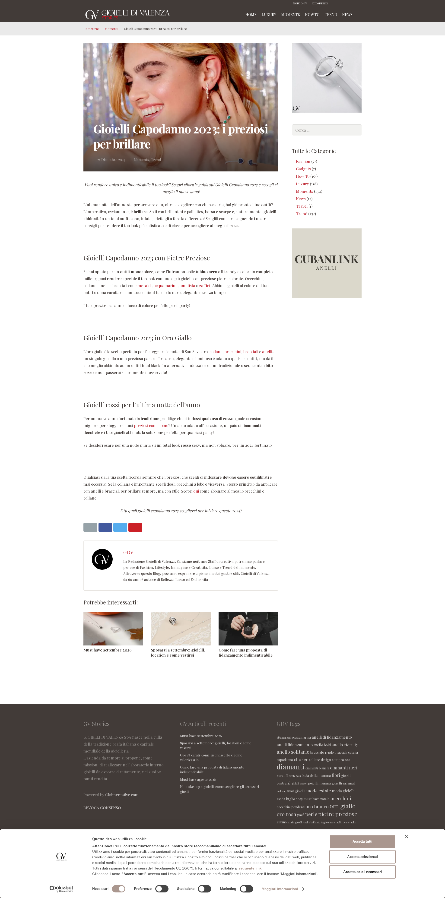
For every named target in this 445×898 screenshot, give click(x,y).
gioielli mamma (319, 783)
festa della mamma (316, 775)
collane (216, 351)
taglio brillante (311, 822)
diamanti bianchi (317, 768)
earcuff (282, 775)
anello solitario (293, 752)
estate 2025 (295, 776)
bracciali (250, 351)
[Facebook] (337, 3)
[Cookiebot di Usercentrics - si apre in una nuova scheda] (61, 888)
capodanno (285, 759)
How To (302, 176)
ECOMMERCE (320, 3)
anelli (267, 351)
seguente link (250, 868)
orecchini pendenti (291, 807)
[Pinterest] (351, 3)
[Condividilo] (105, 527)
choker (301, 759)
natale (325, 799)
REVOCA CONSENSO (102, 807)
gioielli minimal (343, 783)
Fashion (303, 161)
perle (311, 814)
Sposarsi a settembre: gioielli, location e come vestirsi (178, 652)
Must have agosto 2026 (198, 779)
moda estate (318, 790)
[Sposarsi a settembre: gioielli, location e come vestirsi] (180, 628)
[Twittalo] (120, 527)
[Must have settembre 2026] (113, 628)
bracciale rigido (322, 752)
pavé (300, 815)
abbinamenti (284, 737)
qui (196, 490)
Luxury (302, 183)
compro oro (341, 759)
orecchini (233, 351)
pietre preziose (337, 814)
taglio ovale (342, 822)
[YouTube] (358, 3)
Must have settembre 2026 (107, 649)
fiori (336, 775)
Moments (111, 29)
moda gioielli (343, 790)
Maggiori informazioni (280, 889)
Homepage (91, 29)
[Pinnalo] (135, 527)
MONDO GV (300, 3)
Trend (156, 159)
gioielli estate (299, 783)
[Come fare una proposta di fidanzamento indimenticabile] (248, 628)
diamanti (291, 766)
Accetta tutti (362, 841)
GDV (128, 552)
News (301, 198)
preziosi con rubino (151, 425)
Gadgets (303, 168)
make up (281, 791)
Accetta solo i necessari (362, 872)
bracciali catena (346, 752)
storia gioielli (295, 822)
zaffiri (204, 285)
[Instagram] (344, 3)
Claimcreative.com (122, 794)
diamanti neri (343, 768)
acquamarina (166, 285)
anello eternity (345, 744)
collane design (320, 759)
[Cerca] (360, 14)
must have (311, 799)
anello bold (322, 745)
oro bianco (317, 806)
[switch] (161, 888)
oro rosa (286, 814)
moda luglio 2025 (290, 799)
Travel (302, 206)
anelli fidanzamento (295, 744)
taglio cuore (328, 822)
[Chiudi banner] (406, 836)
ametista (187, 285)
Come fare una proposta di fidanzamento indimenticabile (246, 652)
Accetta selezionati (362, 857)
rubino (282, 822)
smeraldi (144, 285)
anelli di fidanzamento (332, 737)
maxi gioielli (296, 791)
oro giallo (343, 806)
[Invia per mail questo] (90, 527)
